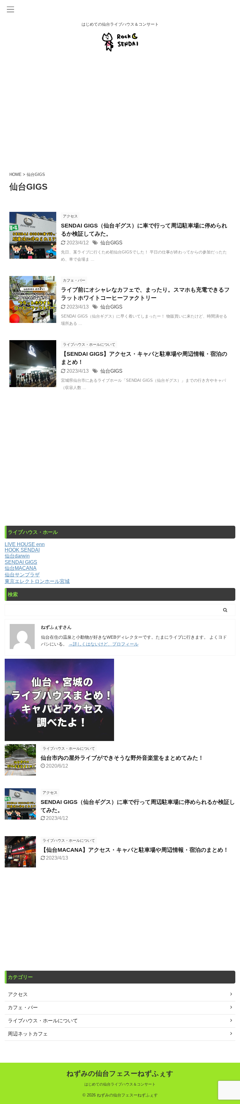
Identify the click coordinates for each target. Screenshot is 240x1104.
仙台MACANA (21, 568)
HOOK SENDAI (22, 550)
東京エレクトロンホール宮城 (37, 581)
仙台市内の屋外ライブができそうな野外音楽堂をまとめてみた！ (122, 758)
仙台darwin (17, 556)
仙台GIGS (111, 242)
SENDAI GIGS (21, 562)
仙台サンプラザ (22, 574)
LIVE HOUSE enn (25, 544)
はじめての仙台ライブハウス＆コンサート (120, 1084)
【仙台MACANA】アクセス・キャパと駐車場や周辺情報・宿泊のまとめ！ (135, 850)
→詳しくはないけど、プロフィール (103, 644)
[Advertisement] (120, 110)
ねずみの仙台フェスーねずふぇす (120, 1073)
